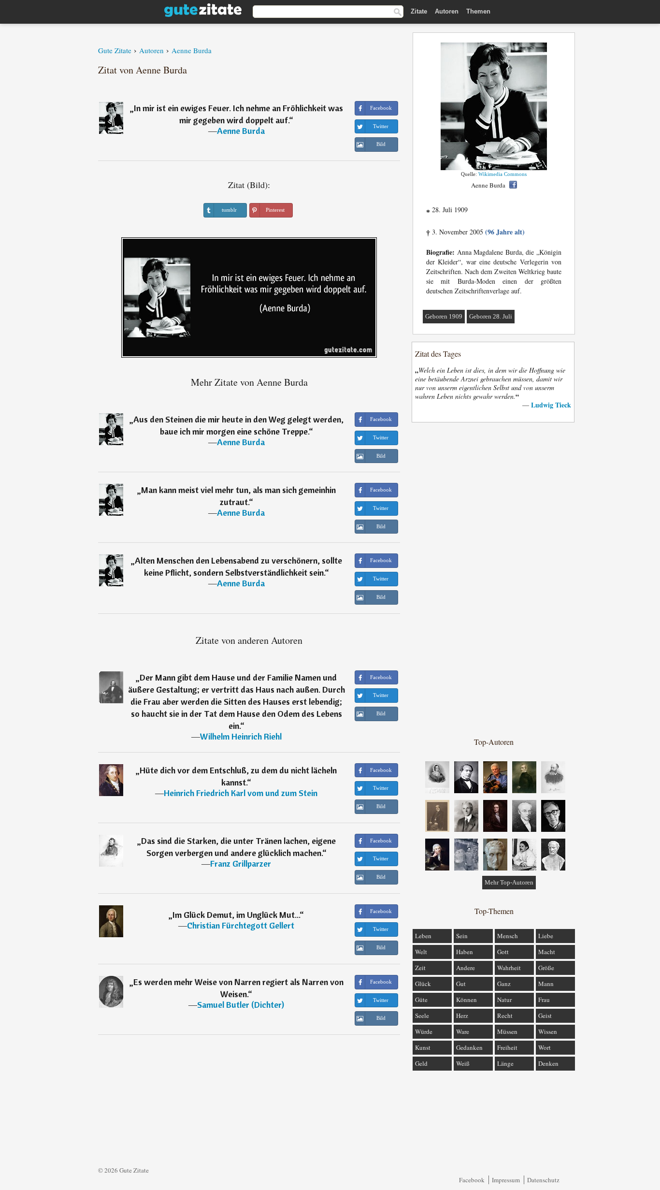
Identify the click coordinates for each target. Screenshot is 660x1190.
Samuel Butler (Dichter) (240, 1004)
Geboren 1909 (443, 316)
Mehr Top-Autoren (509, 882)
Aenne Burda (241, 130)
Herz (462, 1015)
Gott (503, 951)
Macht (546, 951)
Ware (462, 1031)
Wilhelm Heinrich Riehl (241, 736)
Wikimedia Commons (502, 174)
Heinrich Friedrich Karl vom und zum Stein (240, 792)
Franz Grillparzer (240, 863)
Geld (421, 1063)
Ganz (504, 983)
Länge (505, 1063)
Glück (423, 983)
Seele (422, 1015)
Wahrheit (509, 967)
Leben (423, 935)
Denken (548, 1063)
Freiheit (507, 1047)
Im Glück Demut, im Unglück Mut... (236, 914)
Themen (478, 11)
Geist (545, 1015)
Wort (544, 1047)
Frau (544, 999)
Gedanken (469, 1047)
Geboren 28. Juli (490, 316)
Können (466, 999)
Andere (465, 967)
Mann (546, 983)
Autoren (447, 11)
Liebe (545, 935)
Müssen (507, 1031)
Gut (461, 983)
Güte (421, 999)
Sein (462, 935)
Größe (546, 967)
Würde (423, 1031)
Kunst (422, 1047)
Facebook (472, 1179)
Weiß (463, 1063)
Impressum (506, 1179)
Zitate (419, 11)
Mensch (507, 935)
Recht (505, 1015)
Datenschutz (543, 1179)
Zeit (420, 967)
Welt (421, 951)
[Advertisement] (493, 579)
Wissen (547, 1031)
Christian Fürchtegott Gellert (240, 925)
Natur (504, 999)
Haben (464, 951)
